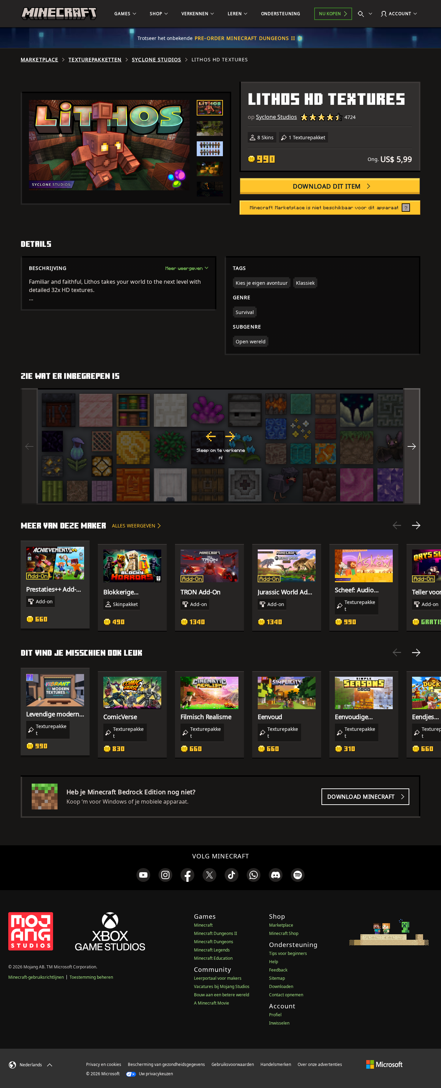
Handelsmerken (275, 1064)
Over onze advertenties (320, 1064)
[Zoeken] (367, 13)
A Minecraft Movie (211, 1003)
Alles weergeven (133, 525)
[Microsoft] (384, 1064)
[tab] (210, 107)
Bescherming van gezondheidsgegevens (166, 1064)
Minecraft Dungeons (213, 942)
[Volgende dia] (416, 525)
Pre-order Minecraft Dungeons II (245, 38)
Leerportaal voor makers (218, 978)
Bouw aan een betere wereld (221, 995)
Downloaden (281, 986)
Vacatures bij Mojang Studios (221, 986)
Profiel (275, 1015)
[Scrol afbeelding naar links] (29, 446)
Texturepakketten (95, 60)
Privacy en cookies (103, 1064)
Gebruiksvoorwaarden (233, 1064)
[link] (143, 875)
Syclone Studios (156, 60)
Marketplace (39, 60)
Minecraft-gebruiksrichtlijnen (36, 977)
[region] (220, 446)
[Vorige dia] (397, 525)
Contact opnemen (286, 995)
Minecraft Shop (283, 933)
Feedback (278, 970)
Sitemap (277, 978)
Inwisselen (279, 1023)
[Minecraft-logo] (59, 13)
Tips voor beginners (288, 953)
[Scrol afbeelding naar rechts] (411, 446)
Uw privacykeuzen (155, 1073)
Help (273, 962)
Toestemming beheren (91, 977)
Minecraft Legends (212, 950)
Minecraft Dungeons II (215, 933)
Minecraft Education (213, 958)
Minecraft (203, 925)
